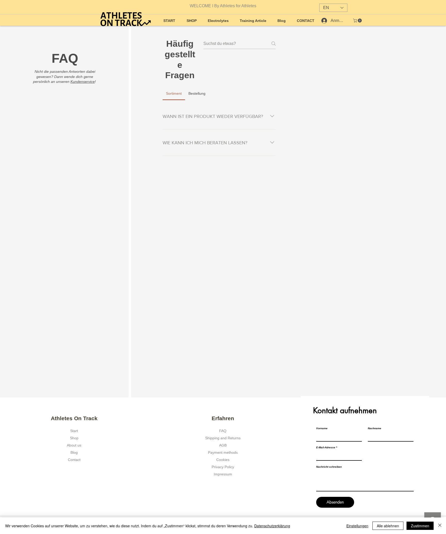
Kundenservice (82, 81)
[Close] (440, 526)
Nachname (374, 428)
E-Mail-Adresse (325, 447)
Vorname (322, 428)
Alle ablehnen (388, 525)
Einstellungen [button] (357, 525)
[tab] (174, 93)
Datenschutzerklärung (272, 525)
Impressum (223, 474)
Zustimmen (420, 525)
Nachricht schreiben (329, 467)
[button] (358, 20)
